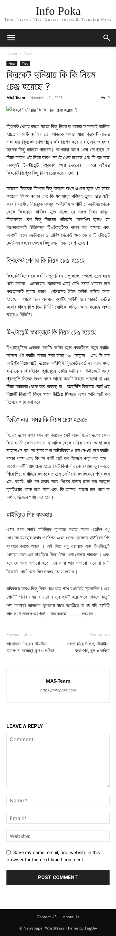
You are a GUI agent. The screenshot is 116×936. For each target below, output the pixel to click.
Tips (25, 63)
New (28, 53)
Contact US (47, 916)
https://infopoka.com (58, 690)
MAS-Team (15, 97)
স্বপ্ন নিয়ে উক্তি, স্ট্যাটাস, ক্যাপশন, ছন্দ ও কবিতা (88, 647)
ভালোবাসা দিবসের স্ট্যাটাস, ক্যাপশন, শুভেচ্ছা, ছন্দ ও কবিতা (30, 647)
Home (11, 53)
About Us (71, 916)
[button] (11, 38)
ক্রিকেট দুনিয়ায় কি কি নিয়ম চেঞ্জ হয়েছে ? (51, 81)
